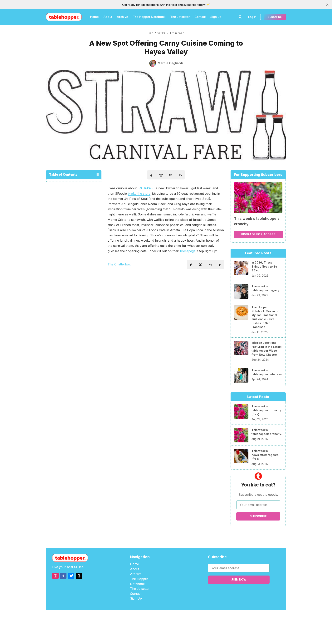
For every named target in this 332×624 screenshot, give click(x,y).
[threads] (79, 576)
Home (94, 17)
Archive (122, 17)
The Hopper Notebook (149, 17)
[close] (327, 5)
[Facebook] (63, 576)
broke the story (139, 193)
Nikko (202, 617)
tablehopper (143, 617)
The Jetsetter (180, 17)
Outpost (186, 617)
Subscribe (275, 16)
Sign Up (216, 17)
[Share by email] (171, 175)
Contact (200, 17)
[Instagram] (55, 576)
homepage (187, 251)
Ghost (176, 617)
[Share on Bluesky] (161, 176)
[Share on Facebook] (151, 175)
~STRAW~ (146, 188)
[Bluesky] (71, 576)
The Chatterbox (119, 264)
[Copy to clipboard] (181, 176)
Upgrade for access (258, 234)
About (107, 17)
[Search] (240, 17)
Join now (239, 579)
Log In (252, 16)
